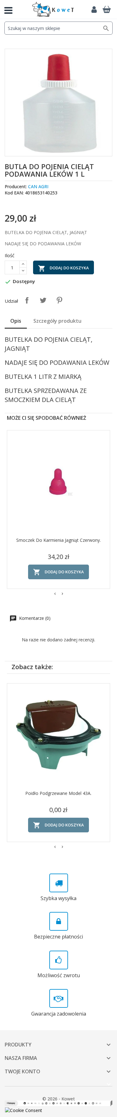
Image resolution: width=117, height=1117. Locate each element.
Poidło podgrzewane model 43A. (58, 793)
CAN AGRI (38, 186)
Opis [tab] (15, 320)
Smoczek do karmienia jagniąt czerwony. (58, 540)
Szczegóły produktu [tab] (57, 320)
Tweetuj (43, 300)
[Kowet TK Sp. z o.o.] (53, 9)
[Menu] (10, 9)
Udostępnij (27, 300)
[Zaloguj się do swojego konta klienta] (94, 9)
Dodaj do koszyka (63, 268)
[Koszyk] (106, 9)
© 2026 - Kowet (58, 1099)
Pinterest (59, 300)
